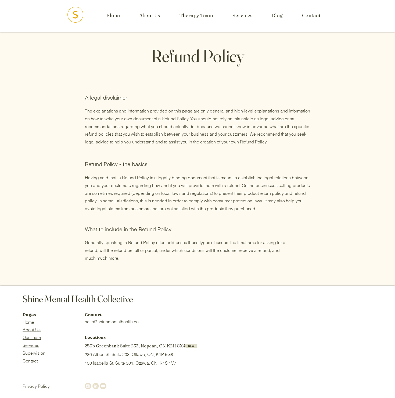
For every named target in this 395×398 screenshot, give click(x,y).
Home (28, 322)
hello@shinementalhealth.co (112, 321)
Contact (30, 361)
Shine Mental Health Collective (78, 299)
